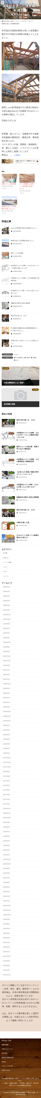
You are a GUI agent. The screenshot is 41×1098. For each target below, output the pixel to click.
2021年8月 (6, 665)
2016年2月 (6, 850)
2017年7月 (6, 781)
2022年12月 (7, 642)
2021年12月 (7, 656)
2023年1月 (6, 638)
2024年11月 (7, 614)
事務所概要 (5, 1045)
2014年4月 (6, 938)
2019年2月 (6, 702)
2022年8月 (6, 647)
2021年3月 (6, 674)
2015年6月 (6, 882)
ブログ (16, 354)
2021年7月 (6, 670)
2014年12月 (7, 905)
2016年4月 (6, 841)
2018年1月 (6, 753)
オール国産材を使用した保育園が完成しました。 (26, 186)
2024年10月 (7, 619)
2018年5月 (6, 734)
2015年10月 (7, 864)
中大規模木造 (19, 357)
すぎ (17, 360)
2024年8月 (6, 624)
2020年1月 (6, 698)
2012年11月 (7, 975)
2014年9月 (6, 919)
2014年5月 (6, 933)
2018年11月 (7, 716)
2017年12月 (7, 758)
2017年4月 (6, 795)
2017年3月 (6, 799)
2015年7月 (6, 878)
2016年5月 (6, 836)
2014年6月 (6, 928)
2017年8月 (6, 776)
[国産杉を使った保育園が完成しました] (9, 200)
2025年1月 (6, 610)
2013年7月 (6, 970)
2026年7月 (6, 591)
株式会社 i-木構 (6, 1040)
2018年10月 (7, 721)
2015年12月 (7, 859)
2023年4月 (6, 633)
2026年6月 (6, 596)
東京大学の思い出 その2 (26, 420)
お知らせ (6, 558)
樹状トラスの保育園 (9, 184)
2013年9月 (6, 961)
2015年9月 (6, 868)
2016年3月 (6, 845)
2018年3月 (6, 744)
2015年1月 (6, 901)
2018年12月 (7, 711)
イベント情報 (7, 562)
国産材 (28, 357)
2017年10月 (7, 767)
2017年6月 (6, 785)
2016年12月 (7, 808)
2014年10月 (7, 915)
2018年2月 (6, 748)
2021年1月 (6, 679)
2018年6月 (6, 730)
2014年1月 (6, 952)
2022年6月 (6, 651)
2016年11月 (7, 813)
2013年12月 (7, 956)
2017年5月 (6, 790)
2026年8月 (6, 587)
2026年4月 (6, 605)
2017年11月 (7, 762)
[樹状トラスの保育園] (9, 178)
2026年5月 (6, 601)
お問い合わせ (6, 1070)
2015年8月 (6, 873)
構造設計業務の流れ (8, 1057)
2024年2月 (6, 628)
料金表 (4, 1062)
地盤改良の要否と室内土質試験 (20, 303)
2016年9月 (6, 822)
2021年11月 (7, 661)
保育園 (34, 357)
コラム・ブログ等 (7, 1066)
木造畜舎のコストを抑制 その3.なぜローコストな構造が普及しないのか (28, 435)
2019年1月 (6, 707)
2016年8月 (6, 827)
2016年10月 (7, 818)
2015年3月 (6, 896)
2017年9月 (6, 771)
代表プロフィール (7, 1049)
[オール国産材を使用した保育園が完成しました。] (27, 178)
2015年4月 (6, 891)
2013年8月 (6, 965)
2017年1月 (6, 804)
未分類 (5, 553)
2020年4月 (6, 693)
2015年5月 (6, 887)
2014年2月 (6, 947)
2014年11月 (7, 910)
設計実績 (4, 1053)
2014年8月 (6, 924)
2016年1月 (6, 855)
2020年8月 (6, 688)
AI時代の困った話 (23, 522)
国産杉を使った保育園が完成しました (22, 240)
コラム (5, 567)
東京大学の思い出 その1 (19, 315)
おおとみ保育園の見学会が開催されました (24, 228)
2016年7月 (6, 831)
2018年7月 (6, 725)
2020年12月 (7, 684)
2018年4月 (6, 739)
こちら (17, 155)
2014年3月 (6, 942)
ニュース (6, 576)
